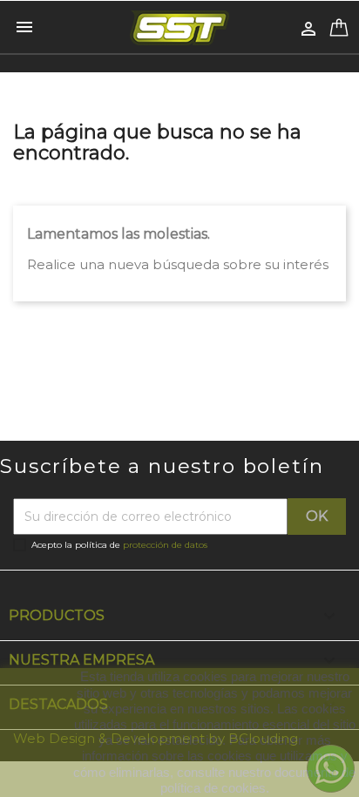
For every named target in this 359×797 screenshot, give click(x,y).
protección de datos (165, 544)
